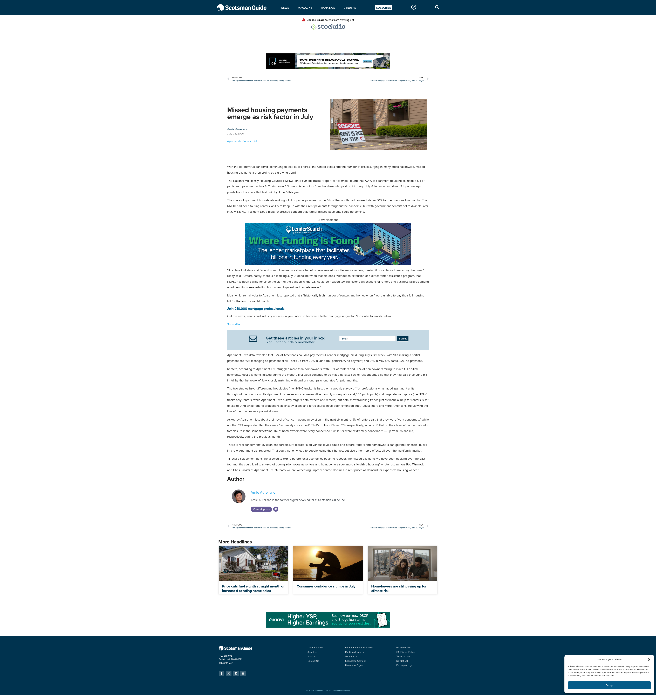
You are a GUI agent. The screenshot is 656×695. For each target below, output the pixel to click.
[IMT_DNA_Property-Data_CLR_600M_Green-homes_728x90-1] (328, 68)
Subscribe (233, 324)
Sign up (403, 338)
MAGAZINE (305, 7)
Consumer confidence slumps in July (326, 586)
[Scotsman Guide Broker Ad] (328, 627)
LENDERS (350, 7)
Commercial (249, 141)
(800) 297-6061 (226, 663)
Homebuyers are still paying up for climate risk (399, 588)
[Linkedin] (236, 673)
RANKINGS (328, 7)
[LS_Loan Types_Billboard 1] (328, 264)
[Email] (275, 509)
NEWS (285, 7)
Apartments (234, 141)
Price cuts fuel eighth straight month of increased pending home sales (253, 588)
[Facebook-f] (221, 673)
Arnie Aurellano (263, 492)
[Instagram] (243, 673)
